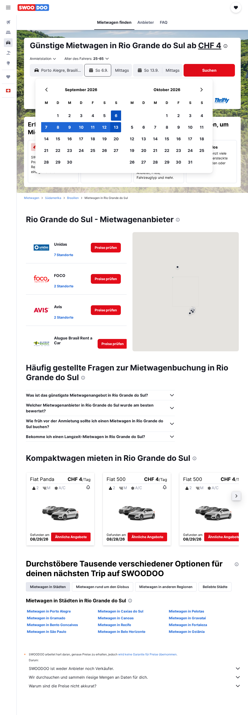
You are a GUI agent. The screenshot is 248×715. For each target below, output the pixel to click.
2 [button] (69, 115)
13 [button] (116, 127)
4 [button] (93, 115)
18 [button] (93, 138)
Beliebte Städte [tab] (215, 587)
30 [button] (69, 162)
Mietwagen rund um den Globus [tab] (102, 587)
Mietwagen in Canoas (116, 618)
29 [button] (58, 162)
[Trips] (8, 77)
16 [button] (69, 138)
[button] (8, 7)
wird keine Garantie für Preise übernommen (147, 654)
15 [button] (58, 138)
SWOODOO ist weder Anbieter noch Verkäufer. (71, 668)
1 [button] (58, 115)
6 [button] (116, 115)
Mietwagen (31, 198)
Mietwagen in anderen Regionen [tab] (166, 587)
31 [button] (190, 162)
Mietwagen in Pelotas (186, 611)
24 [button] (81, 150)
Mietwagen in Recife (114, 625)
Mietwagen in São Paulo (46, 631)
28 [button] (46, 162)
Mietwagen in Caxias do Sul (120, 611)
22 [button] (57, 150)
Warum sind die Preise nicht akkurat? (62, 686)
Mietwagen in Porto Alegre (49, 611)
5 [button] (104, 115)
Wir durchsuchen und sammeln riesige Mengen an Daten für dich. (88, 677)
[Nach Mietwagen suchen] (8, 42)
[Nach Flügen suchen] (8, 22)
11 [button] (93, 127)
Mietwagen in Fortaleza (188, 625)
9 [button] (69, 127)
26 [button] (104, 150)
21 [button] (46, 150)
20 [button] (116, 138)
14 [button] (46, 138)
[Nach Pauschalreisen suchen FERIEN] (8, 53)
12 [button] (104, 127)
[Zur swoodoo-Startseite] (33, 7)
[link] (106, 247)
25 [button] (92, 150)
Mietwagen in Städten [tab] (48, 587)
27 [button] (116, 150)
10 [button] (81, 127)
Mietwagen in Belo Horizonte (121, 631)
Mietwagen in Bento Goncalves (52, 625)
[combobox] (43, 58)
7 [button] (46, 127)
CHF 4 (209, 45)
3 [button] (81, 115)
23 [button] (69, 150)
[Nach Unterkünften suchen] (8, 32)
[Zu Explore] (8, 63)
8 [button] (58, 127)
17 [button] (81, 138)
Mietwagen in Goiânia (187, 631)
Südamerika (53, 198)
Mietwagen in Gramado (46, 618)
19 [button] (104, 138)
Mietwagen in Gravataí (187, 618)
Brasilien (73, 198)
